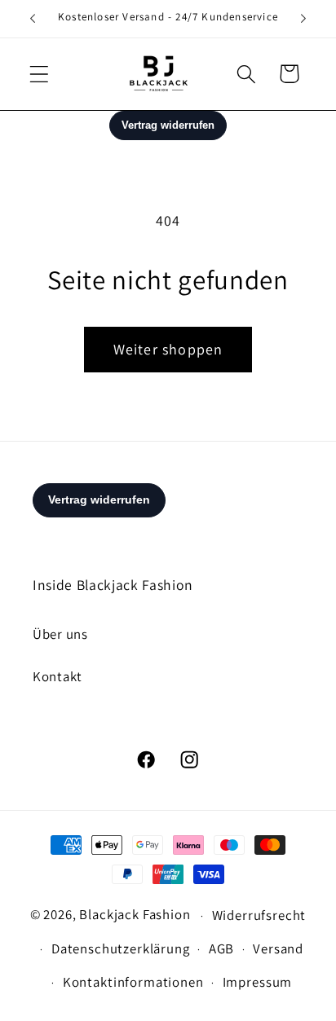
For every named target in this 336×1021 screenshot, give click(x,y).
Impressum (258, 982)
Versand (278, 948)
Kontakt (57, 676)
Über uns (60, 634)
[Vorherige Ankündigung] (33, 19)
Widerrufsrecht (259, 915)
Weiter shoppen (168, 349)
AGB (222, 948)
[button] (39, 73)
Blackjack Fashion (134, 914)
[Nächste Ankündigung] (303, 19)
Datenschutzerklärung (120, 948)
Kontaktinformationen (133, 982)
